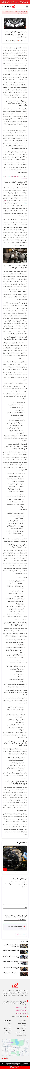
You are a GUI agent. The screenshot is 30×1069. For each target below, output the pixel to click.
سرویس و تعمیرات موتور (20, 1033)
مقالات (22, 11)
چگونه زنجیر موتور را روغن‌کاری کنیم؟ (10, 950)
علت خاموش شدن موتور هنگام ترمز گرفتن (11, 962)
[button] (27, 6)
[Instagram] (7, 1058)
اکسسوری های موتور (21, 1028)
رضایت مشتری (7, 1028)
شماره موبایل (22, 919)
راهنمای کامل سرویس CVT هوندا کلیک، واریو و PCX (11, 945)
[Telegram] (5, 1058)
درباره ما (9, 1025)
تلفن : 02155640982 (21, 1013)
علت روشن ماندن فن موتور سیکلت (11, 973)
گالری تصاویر (8, 1030)
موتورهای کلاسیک (22, 1023)
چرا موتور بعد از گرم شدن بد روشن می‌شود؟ (11, 967)
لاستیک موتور (23, 1030)
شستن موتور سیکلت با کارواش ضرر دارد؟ (11, 956)
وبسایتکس (8, 1064)
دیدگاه (24, 887)
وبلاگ (9, 1023)
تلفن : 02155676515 (21, 1010)
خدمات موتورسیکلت (21, 1035)
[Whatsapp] (2, 1058)
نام (26, 907)
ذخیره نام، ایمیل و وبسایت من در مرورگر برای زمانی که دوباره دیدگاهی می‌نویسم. (16, 916)
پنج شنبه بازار (8, 1033)
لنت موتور (24, 1025)
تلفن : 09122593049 (21, 1007)
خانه (26, 11)
